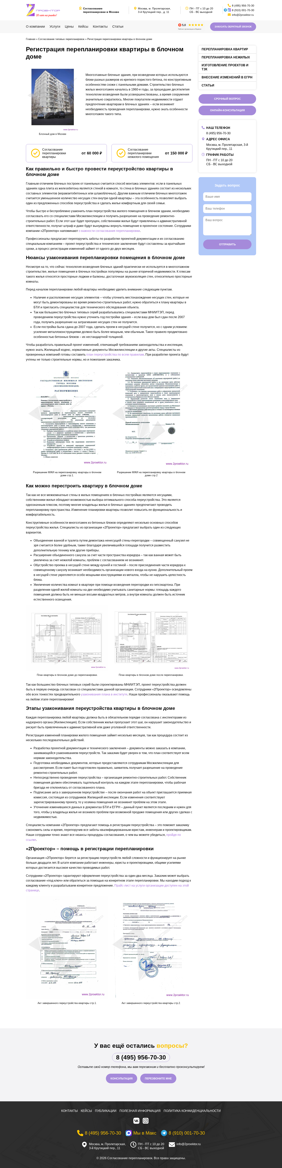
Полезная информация (140, 1110)
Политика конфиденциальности (192, 1110)
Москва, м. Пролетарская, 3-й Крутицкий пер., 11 (107, 1146)
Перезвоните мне (158, 1078)
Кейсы (83, 26)
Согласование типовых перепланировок (61, 39)
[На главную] (51, 10)
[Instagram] (146, 1121)
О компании (35, 26)
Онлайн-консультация (227, 110)
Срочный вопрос (227, 98)
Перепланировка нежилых (226, 57)
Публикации (105, 1110)
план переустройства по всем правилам (115, 354)
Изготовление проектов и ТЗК (225, 67)
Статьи (117, 26)
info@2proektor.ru (188, 1144)
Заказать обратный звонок (233, 26)
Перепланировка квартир (225, 49)
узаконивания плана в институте (104, 694)
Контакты (100, 26)
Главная (30, 39)
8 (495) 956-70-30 (218, 133)
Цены (69, 26)
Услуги (54, 26)
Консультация (121, 1078)
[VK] (136, 1121)
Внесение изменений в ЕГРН (227, 77)
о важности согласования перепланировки (109, 230)
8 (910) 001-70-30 (243, 10)
